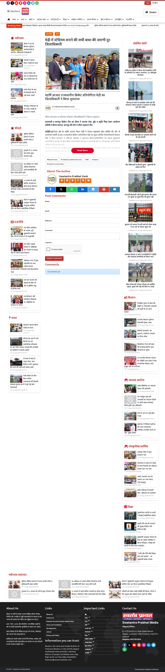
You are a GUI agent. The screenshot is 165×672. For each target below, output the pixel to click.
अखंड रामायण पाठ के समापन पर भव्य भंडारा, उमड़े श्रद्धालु (145, 479)
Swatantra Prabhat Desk (73, 176)
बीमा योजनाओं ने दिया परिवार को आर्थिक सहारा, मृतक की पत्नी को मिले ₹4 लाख (140, 285)
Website (48, 220)
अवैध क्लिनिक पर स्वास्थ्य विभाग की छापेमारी (146, 387)
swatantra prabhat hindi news (72, 159)
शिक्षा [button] (65, 19)
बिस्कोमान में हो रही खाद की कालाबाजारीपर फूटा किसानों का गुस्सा (145, 347)
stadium (95, 159)
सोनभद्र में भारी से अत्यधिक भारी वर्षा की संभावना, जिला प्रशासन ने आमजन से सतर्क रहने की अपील (140, 105)
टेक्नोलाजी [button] (54, 19)
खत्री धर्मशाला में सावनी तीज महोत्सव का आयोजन (146, 492)
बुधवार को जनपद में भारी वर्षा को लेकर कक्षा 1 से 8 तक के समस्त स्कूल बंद (140, 226)
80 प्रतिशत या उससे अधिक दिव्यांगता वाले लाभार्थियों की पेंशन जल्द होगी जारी (24, 168)
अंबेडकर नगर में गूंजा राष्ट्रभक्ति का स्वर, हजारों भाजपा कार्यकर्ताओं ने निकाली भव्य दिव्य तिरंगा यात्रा (24, 266)
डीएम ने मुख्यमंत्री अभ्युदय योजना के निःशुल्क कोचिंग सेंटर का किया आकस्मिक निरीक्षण (23, 204)
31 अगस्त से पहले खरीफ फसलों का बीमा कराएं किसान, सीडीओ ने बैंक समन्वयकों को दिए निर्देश (24, 186)
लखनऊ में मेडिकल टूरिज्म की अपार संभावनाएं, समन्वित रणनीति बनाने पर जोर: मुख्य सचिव (140, 428)
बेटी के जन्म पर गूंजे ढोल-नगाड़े (146, 415)
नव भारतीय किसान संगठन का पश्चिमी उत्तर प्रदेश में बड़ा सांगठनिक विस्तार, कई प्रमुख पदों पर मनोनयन (140, 362)
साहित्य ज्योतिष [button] (76, 19)
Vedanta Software (151, 669)
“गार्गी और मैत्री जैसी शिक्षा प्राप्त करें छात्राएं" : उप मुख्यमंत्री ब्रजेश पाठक (146, 556)
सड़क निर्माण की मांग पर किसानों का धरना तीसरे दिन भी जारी (24, 77)
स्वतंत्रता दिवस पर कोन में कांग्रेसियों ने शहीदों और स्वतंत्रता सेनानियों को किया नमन (140, 255)
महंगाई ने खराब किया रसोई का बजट (31, 62)
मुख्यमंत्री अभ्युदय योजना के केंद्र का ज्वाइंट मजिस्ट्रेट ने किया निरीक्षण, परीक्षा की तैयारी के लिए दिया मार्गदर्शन (140, 541)
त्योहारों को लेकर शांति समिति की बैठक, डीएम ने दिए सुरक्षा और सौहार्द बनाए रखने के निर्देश (139, 593)
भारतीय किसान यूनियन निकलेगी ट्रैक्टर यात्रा (145, 321)
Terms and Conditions (54, 625)
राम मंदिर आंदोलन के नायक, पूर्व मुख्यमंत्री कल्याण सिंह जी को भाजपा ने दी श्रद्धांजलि (23, 232)
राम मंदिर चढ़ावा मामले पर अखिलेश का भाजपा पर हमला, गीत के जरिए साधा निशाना (24, 248)
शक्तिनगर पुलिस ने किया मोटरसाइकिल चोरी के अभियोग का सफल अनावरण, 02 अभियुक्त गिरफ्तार (140, 73)
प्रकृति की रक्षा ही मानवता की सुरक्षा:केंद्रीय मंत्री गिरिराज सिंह (146, 526)
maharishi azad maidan (56, 164)
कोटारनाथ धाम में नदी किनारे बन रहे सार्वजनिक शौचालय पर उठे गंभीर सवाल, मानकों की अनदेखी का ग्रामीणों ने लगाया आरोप (24, 344)
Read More (82, 150)
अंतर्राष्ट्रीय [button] (118, 19)
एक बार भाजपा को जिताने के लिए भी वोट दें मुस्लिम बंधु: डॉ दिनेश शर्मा (24, 284)
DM (87, 159)
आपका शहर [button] (41, 19)
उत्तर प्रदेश (49, 34)
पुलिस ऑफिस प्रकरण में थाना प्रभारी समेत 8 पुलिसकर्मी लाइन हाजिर (91, 25)
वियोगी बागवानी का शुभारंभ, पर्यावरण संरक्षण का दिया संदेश (146, 333)
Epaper (153, 12)
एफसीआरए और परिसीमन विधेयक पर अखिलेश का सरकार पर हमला (23, 301)
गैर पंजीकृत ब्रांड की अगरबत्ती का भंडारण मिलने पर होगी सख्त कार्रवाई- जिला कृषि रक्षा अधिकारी (140, 401)
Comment (49, 230)
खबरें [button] (30, 19)
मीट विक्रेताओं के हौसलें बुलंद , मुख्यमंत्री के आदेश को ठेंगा (140, 166)
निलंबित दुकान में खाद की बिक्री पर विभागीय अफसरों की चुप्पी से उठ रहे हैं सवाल (140, 308)
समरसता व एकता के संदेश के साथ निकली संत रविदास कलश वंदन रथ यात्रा (147, 466)
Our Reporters (51, 628)
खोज (156, 3)
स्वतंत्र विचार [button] (91, 19)
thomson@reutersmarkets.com (58, 660)
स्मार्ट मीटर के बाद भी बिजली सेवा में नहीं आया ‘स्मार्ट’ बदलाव (23, 94)
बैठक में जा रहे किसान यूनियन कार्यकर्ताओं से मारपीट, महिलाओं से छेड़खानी (22, 48)
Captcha (48, 242)
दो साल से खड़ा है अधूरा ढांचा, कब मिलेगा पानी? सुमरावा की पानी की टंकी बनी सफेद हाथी (24, 363)
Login (148, 3)
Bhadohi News (52, 159)
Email (47, 211)
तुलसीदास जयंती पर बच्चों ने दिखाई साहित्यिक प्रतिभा (146, 514)
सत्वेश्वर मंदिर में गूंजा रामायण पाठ (144, 454)
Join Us (48, 632)
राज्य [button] (22, 19)
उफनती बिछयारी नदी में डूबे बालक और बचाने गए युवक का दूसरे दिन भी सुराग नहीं (140, 196)
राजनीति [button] (129, 19)
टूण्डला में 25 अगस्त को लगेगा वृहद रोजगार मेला (131, 25)
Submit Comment (54, 258)
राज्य (57, 34)
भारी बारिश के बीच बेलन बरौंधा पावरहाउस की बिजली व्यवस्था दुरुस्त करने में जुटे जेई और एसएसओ (24, 381)
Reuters (48, 646)
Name (47, 201)
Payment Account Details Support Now (60, 621)
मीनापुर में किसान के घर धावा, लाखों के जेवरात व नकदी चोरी (24, 110)
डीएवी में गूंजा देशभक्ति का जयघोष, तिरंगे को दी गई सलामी (140, 136)
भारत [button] (14, 19)
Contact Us (50, 618)
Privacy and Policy (52, 635)
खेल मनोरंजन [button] (105, 19)
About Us (49, 614)
